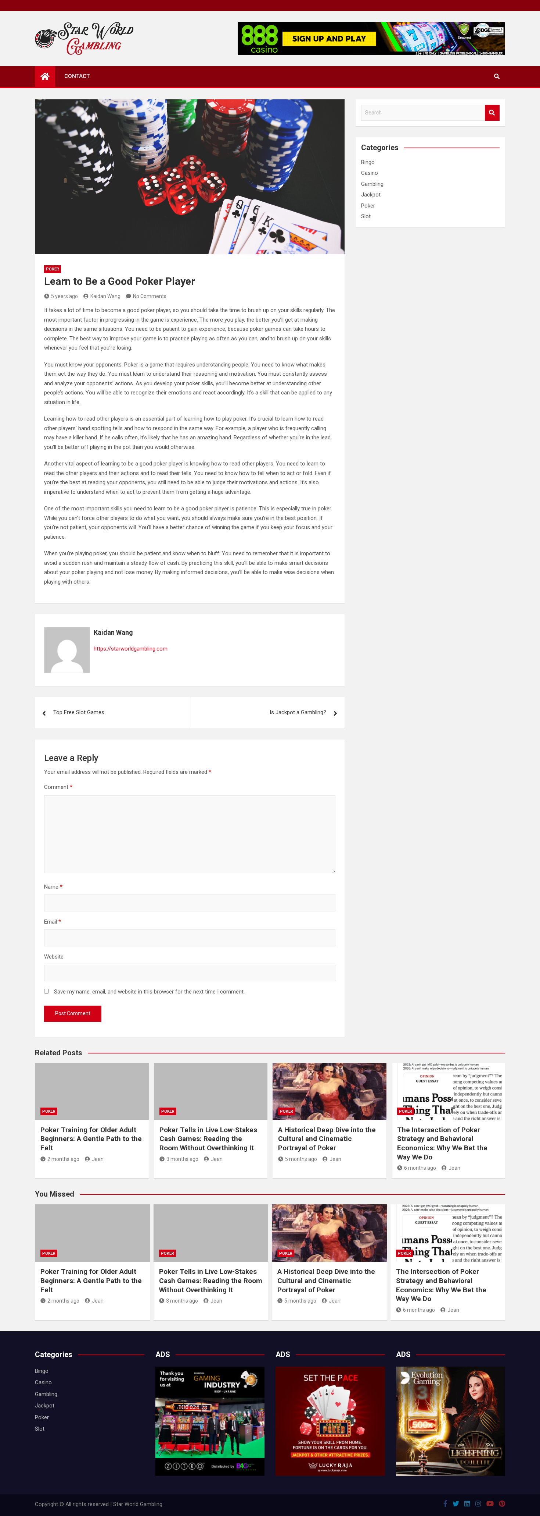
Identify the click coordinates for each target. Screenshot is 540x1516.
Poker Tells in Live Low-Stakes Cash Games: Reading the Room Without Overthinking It (208, 1139)
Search (492, 113)
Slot (366, 216)
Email (52, 921)
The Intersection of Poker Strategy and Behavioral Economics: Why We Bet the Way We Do (442, 1143)
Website (54, 956)
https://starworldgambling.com (131, 648)
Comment (58, 787)
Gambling (372, 184)
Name (53, 886)
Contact (77, 76)
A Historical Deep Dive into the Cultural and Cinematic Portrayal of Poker (327, 1139)
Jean (98, 1159)
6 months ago (420, 1168)
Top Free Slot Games (78, 712)
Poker (52, 269)
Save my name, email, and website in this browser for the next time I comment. (149, 991)
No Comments (149, 296)
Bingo (368, 162)
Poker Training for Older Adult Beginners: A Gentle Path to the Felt (91, 1139)
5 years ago (64, 296)
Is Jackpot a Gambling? (298, 712)
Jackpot (371, 194)
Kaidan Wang (105, 296)
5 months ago (301, 1159)
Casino (369, 173)
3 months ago (182, 1159)
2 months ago (63, 1159)
